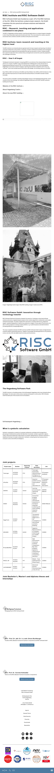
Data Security (27, 716)
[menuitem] (3, 770)
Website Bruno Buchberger (27, 645)
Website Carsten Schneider (27, 679)
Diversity (27, 719)
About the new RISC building (12, 93)
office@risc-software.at (27, 704)
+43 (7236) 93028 (27, 703)
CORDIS (44, 520)
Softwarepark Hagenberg (11, 421)
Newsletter (27, 725)
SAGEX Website (46, 503)
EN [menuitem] (3, 770)
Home (5, 12)
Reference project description (45, 484)
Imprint (27, 710)
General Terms (27, 713)
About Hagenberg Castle (11, 89)
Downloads (27, 722)
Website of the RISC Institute (12, 86)
